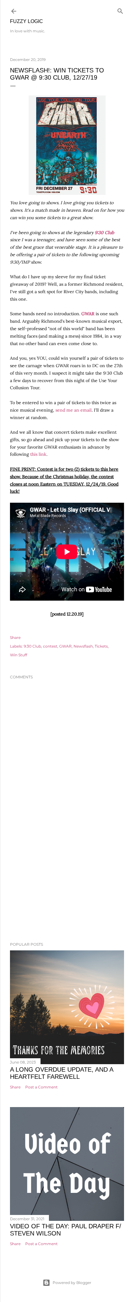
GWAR (65, 646)
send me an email (73, 410)
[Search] (120, 10)
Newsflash (83, 646)
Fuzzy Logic (26, 21)
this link (38, 454)
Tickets (101, 646)
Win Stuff (18, 655)
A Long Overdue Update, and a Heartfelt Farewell (61, 1073)
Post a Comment (41, 1087)
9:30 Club (104, 232)
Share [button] (15, 637)
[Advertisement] (67, 882)
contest (50, 646)
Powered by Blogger (72, 1282)
